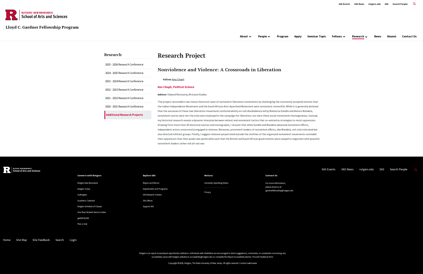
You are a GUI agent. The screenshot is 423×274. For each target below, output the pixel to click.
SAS (386, 4)
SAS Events (344, 4)
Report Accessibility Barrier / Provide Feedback (248, 256)
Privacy (207, 192)
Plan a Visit (82, 224)
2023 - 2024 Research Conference (124, 81)
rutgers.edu (374, 4)
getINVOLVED (83, 218)
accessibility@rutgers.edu (201, 256)
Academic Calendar (86, 200)
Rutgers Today (83, 189)
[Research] (366, 37)
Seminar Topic (316, 36)
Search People (400, 4)
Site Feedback (41, 240)
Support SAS (148, 206)
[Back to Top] (416, 266)
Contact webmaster (248, 263)
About (244, 36)
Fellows (337, 36)
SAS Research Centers (152, 194)
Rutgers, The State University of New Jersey (203, 263)
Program (282, 36)
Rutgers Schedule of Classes (89, 206)
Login (73, 240)
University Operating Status (216, 183)
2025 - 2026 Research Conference (124, 64)
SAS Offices (148, 200)
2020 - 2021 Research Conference (124, 106)
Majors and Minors (151, 183)
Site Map (21, 240)
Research (358, 36)
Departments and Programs (155, 189)
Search (60, 240)
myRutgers (82, 194)
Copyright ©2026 (175, 263)
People (262, 36)
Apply (298, 36)
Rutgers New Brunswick (87, 183)
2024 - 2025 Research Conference (124, 73)
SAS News (359, 4)
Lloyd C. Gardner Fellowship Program (42, 27)
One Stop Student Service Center (91, 212)
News (377, 36)
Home (6, 240)
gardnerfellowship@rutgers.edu (279, 190)
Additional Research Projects (124, 115)
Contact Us (409, 36)
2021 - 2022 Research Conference (124, 98)
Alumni (391, 36)
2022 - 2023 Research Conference (124, 89)
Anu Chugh (178, 79)
